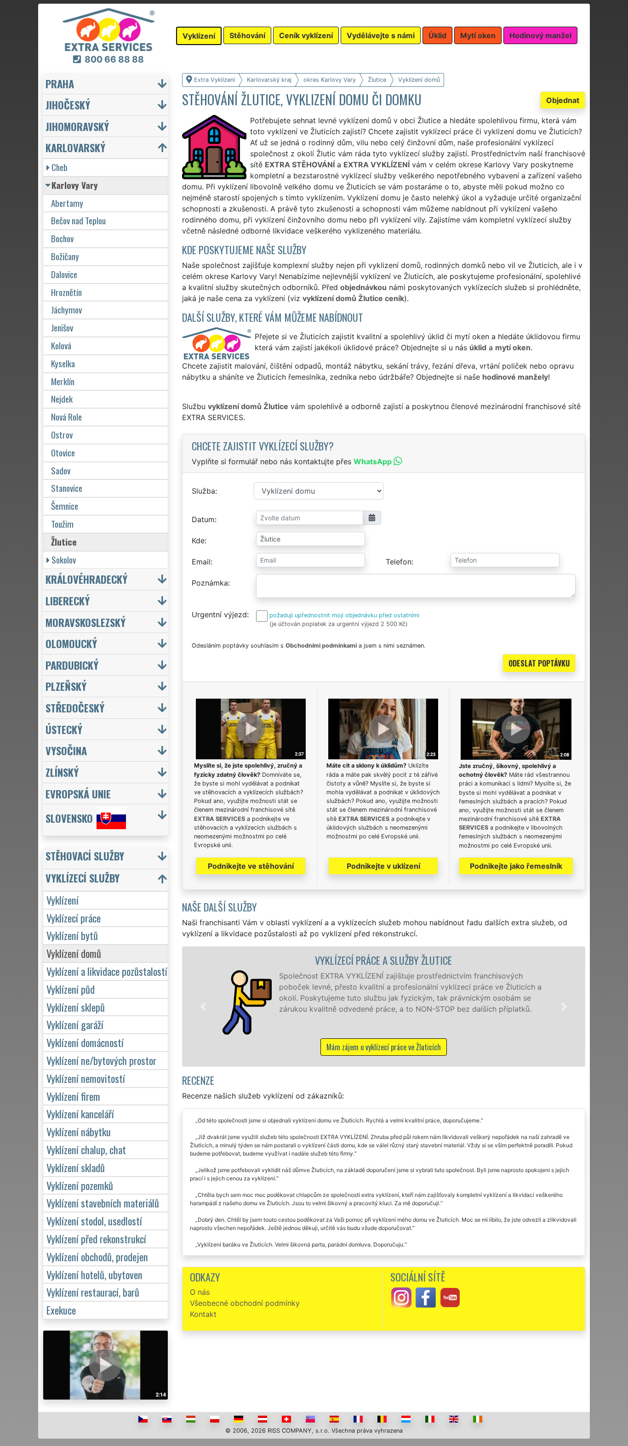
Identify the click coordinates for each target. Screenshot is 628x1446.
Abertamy (67, 203)
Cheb (59, 167)
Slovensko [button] (69, 818)
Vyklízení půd (70, 988)
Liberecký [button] (68, 600)
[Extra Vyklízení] (108, 29)
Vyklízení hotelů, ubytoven (94, 1274)
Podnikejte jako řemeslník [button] (516, 866)
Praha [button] (60, 83)
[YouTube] (450, 1297)
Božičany (65, 256)
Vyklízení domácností (85, 1042)
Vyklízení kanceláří (80, 1113)
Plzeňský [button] (66, 686)
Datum (203, 519)
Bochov (62, 238)
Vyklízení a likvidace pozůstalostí (106, 971)
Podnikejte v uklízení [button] (383, 866)
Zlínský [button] (62, 772)
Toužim (62, 523)
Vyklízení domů (73, 953)
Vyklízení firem (73, 1096)
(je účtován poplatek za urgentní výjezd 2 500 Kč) (338, 624)
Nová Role (66, 416)
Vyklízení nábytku (78, 1131)
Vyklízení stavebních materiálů (102, 1202)
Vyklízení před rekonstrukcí (96, 1238)
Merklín (62, 381)
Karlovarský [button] (75, 147)
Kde (198, 540)
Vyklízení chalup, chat (86, 1149)
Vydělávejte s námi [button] (381, 35)
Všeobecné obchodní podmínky (245, 1303)
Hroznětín (66, 292)
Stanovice (66, 488)
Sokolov (63, 559)
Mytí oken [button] (478, 35)
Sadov (60, 470)
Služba (203, 490)
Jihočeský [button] (68, 104)
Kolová (61, 345)
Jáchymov (66, 309)
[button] (203, 1006)
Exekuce (61, 1309)
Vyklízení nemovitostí (85, 1078)
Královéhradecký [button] (86, 578)
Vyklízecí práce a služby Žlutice (383, 960)
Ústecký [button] (64, 729)
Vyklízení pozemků (79, 1185)
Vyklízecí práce (73, 917)
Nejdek (62, 398)
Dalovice (64, 274)
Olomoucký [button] (71, 643)
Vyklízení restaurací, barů (92, 1291)
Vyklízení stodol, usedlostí (94, 1220)
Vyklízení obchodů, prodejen (97, 1256)
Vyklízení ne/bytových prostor (101, 1060)
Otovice (63, 452)
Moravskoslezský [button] (86, 622)
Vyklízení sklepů (75, 1006)
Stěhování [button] (247, 35)
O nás (200, 1292)
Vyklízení (62, 899)
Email (201, 561)
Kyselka (63, 363)
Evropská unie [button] (78, 793)
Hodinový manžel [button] (540, 35)
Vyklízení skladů (75, 1167)
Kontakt (203, 1314)
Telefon (398, 561)
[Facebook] (426, 1297)
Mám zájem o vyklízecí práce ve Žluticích (383, 1047)
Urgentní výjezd (219, 614)
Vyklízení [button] (199, 35)
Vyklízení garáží (74, 1024)
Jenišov (62, 327)
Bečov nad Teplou (78, 220)
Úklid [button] (437, 35)
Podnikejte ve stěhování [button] (251, 866)
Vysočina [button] (66, 750)
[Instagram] (401, 1297)
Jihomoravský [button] (77, 126)
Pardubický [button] (72, 664)
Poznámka (210, 582)
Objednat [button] (562, 100)
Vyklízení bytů (72, 935)
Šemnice (64, 505)
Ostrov (62, 434)
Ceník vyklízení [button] (306, 35)
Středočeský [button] (75, 707)
